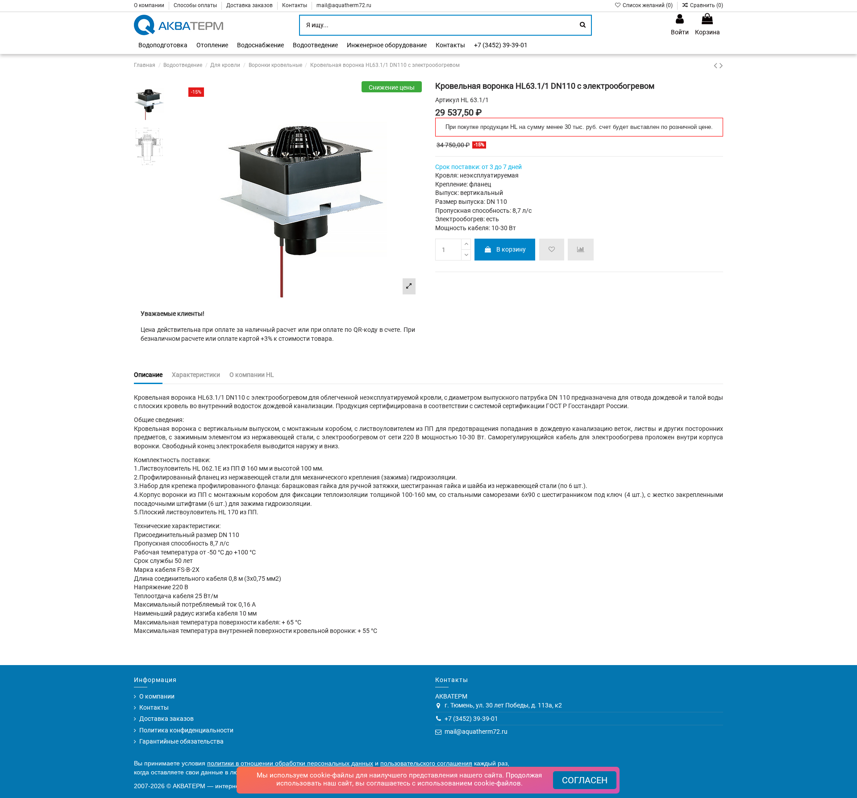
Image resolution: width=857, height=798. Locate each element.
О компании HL (251, 374)
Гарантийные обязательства (181, 741)
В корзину (511, 249)
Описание (148, 374)
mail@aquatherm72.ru (343, 5)
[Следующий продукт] (721, 65)
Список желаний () (647, 5)
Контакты (295, 5)
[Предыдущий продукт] (717, 65)
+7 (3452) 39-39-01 (471, 718)
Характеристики (196, 374)
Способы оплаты (196, 5)
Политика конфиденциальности (186, 730)
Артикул (447, 99)
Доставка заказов (250, 5)
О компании (150, 5)
